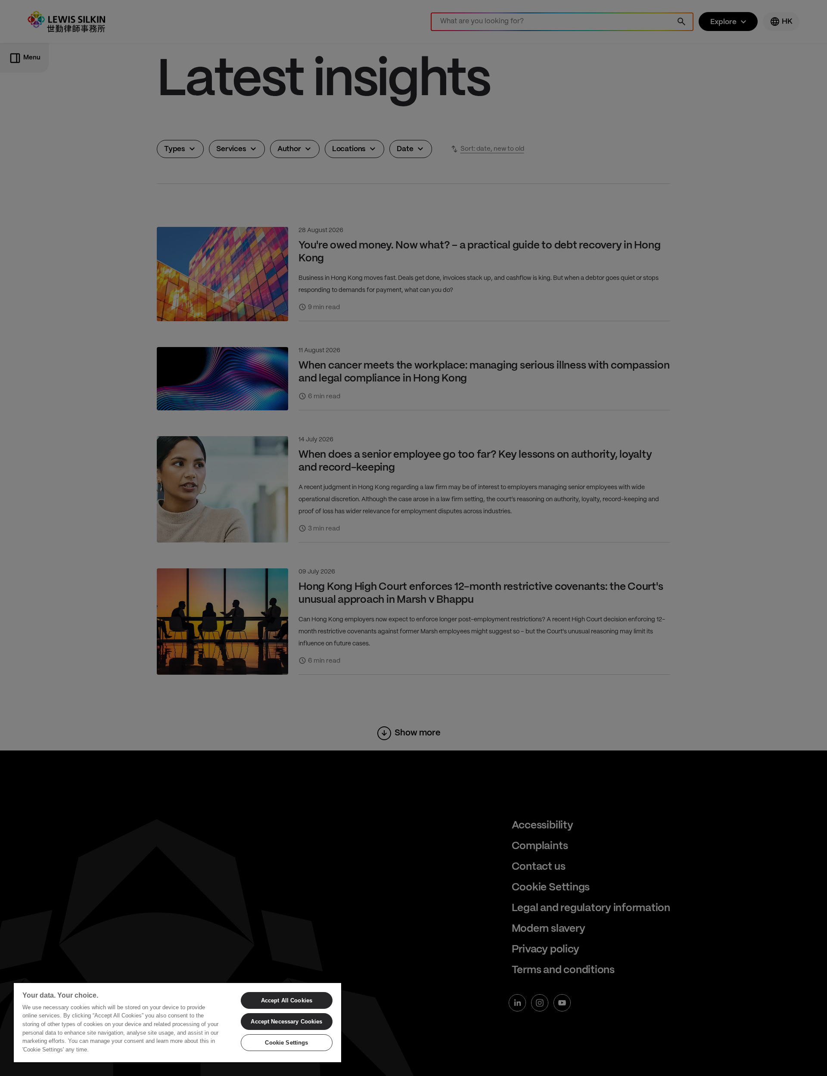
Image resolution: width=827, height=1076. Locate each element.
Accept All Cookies (286, 1000)
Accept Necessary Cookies (286, 1021)
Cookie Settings (286, 1042)
